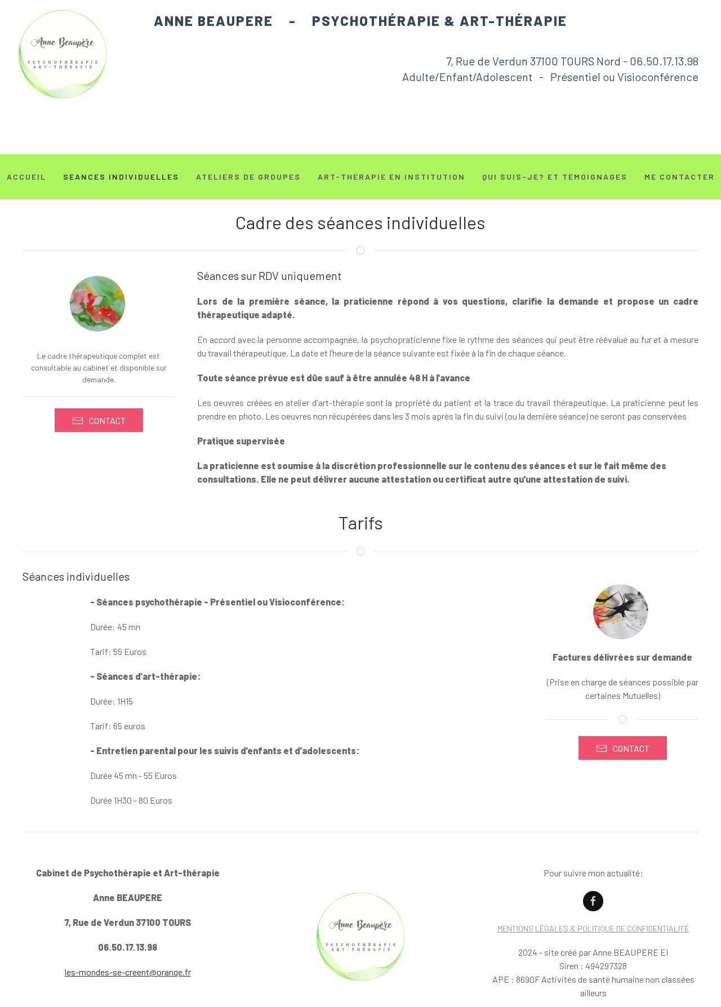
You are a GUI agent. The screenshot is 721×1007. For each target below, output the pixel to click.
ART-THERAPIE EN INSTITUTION (391, 176)
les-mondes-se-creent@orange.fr (128, 971)
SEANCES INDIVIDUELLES (121, 176)
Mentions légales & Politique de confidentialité (593, 928)
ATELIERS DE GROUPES (248, 176)
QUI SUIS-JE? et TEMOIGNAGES (554, 176)
